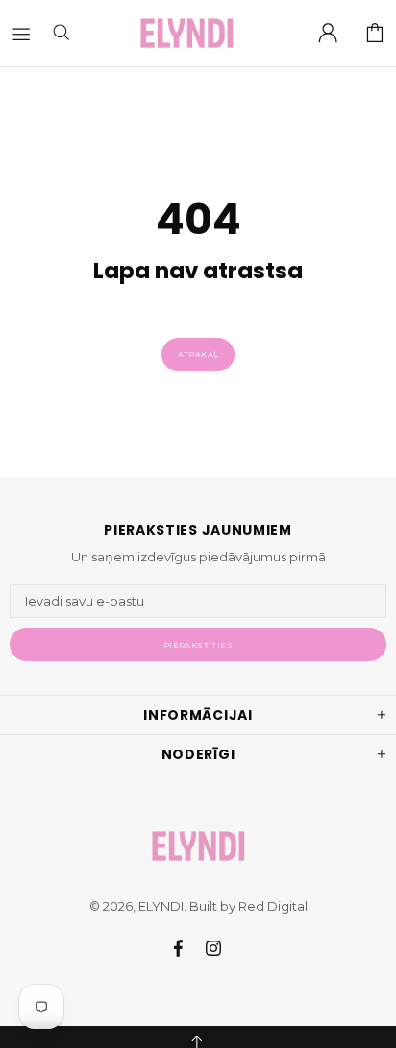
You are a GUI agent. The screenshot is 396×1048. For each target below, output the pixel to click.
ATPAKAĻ (198, 354)
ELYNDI (186, 33)
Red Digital (273, 906)
